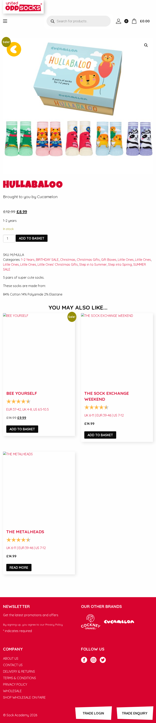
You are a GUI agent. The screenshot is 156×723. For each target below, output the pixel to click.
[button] (146, 45)
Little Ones (126, 260)
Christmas (67, 260)
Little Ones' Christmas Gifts (58, 264)
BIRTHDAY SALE (47, 260)
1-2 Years (28, 260)
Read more (19, 567)
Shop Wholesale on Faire (24, 697)
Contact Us (13, 665)
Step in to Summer (93, 264)
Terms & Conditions (19, 678)
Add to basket (31, 238)
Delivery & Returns (19, 671)
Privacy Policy (54, 624)
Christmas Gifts (88, 260)
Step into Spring (120, 264)
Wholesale (12, 691)
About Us (10, 658)
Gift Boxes (108, 260)
